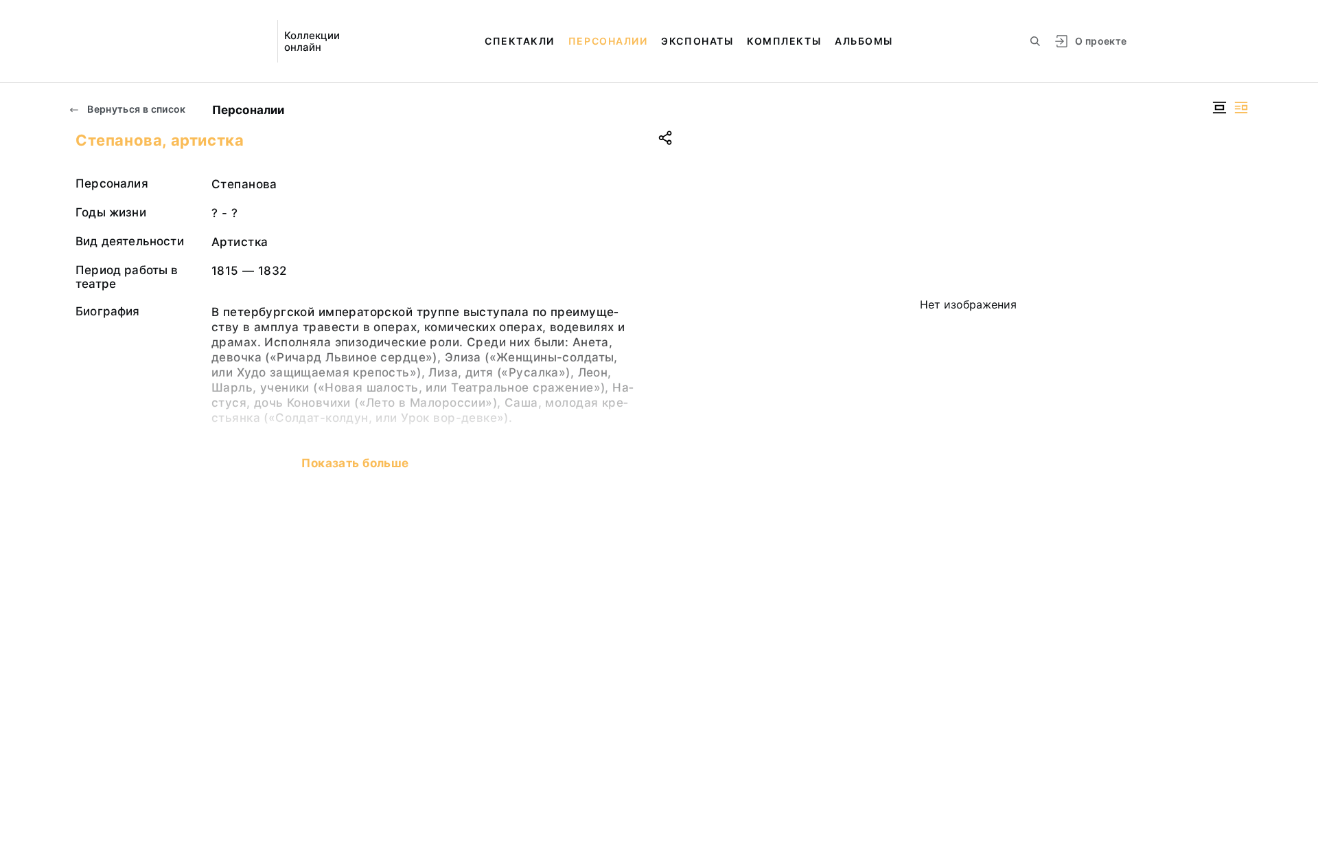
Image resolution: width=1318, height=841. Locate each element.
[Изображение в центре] (1219, 107)
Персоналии (607, 41)
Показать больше (354, 463)
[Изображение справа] (1241, 107)
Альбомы (864, 41)
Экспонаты (697, 41)
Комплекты (784, 41)
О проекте (1100, 41)
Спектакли (520, 41)
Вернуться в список (135, 109)
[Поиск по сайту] (1035, 41)
